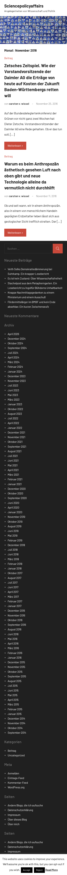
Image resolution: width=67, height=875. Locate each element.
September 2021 (17, 446)
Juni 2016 (13, 634)
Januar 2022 (15, 427)
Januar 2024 (15, 371)
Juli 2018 (13, 549)
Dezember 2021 (16, 432)
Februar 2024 (15, 366)
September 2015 (17, 676)
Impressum (14, 814)
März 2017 (13, 596)
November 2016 (16, 615)
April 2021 (13, 470)
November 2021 (16, 437)
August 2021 (14, 451)
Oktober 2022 (15, 409)
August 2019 (14, 526)
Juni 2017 (13, 587)
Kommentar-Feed (18, 782)
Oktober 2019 (15, 521)
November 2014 (16, 723)
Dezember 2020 (17, 488)
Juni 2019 (13, 530)
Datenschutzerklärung (20, 810)
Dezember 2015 (16, 662)
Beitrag (8, 58)
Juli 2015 (13, 685)
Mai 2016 (13, 638)
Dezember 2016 (16, 610)
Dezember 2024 (17, 338)
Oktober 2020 (15, 493)
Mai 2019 (13, 535)
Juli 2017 (13, 582)
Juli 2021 (13, 455)
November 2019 (16, 516)
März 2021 (13, 474)
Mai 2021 (13, 465)
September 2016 (17, 624)
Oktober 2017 (15, 573)
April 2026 (13, 334)
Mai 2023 (13, 394)
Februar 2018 (15, 563)
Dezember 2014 (16, 718)
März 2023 (13, 399)
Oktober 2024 (15, 343)
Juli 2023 (13, 385)
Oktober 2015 (15, 671)
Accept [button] (26, 870)
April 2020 (13, 507)
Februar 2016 (15, 653)
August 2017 (14, 577)
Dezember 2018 (16, 545)
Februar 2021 (15, 479)
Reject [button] (39, 870)
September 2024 (17, 347)
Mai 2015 (13, 695)
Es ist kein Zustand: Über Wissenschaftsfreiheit (35, 278)
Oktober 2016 (15, 620)
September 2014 (17, 732)
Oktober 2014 (15, 728)
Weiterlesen (14, 145)
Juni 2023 (13, 390)
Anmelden (13, 773)
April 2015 (13, 699)
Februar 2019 (15, 540)
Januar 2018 (15, 568)
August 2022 (15, 413)
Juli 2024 (13, 352)
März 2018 (13, 559)
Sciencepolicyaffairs (23, 5)
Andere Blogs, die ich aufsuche (25, 805)
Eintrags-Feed (16, 778)
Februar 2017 (15, 601)
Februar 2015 (15, 709)
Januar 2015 (15, 713)
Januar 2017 (14, 606)
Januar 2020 (15, 512)
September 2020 (17, 498)
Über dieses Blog (17, 819)
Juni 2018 (13, 554)
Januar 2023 (15, 404)
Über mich (13, 824)
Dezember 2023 (17, 376)
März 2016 (13, 648)
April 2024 (13, 357)
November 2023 (17, 380)
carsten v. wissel (19, 103)
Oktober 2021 (15, 441)
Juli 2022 (13, 418)
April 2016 (13, 643)
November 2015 (16, 666)
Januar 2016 (15, 657)
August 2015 (14, 681)
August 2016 (14, 629)
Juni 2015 (13, 690)
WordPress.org (16, 787)
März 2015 (13, 704)
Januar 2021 (15, 484)
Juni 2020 (13, 502)
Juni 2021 (13, 460)
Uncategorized (16, 755)
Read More (51, 869)
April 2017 (13, 591)
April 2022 (13, 423)
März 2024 (13, 362)
